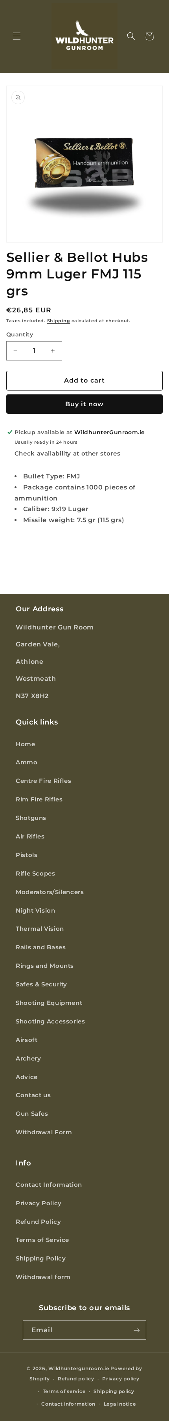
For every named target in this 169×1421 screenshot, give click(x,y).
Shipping (58, 320)
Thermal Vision (40, 928)
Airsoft (26, 1040)
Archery (28, 1058)
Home (25, 744)
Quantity (19, 334)
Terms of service (64, 1391)
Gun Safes (32, 1113)
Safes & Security (41, 984)
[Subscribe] (137, 1330)
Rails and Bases (41, 947)
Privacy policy (120, 1379)
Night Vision (35, 910)
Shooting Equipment (49, 1002)
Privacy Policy (39, 1203)
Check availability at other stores (67, 453)
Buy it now (84, 404)
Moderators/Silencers (50, 892)
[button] (16, 36)
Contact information (68, 1404)
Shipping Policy (41, 1258)
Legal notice (120, 1404)
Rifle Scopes (35, 873)
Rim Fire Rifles (39, 799)
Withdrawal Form (44, 1132)
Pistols (26, 855)
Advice (27, 1077)
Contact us (33, 1095)
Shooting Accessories (50, 1021)
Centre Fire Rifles (43, 780)
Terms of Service (42, 1240)
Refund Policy (38, 1221)
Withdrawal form (43, 1277)
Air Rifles (30, 836)
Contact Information (49, 1184)
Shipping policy (114, 1391)
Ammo (27, 762)
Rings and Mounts (45, 965)
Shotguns (31, 818)
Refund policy (76, 1379)
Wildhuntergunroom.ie (78, 1368)
